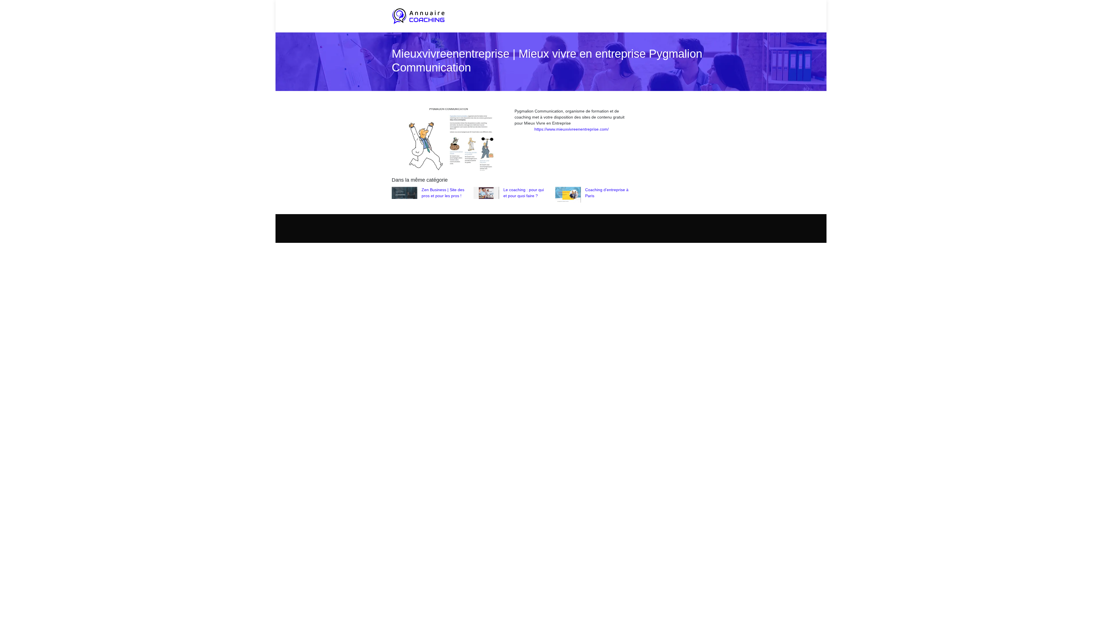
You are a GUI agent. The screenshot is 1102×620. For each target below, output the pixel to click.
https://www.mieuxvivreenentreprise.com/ (571, 129)
